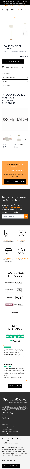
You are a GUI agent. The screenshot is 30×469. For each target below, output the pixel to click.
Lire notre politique (8, 460)
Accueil (3, 17)
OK (26, 216)
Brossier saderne (7, 108)
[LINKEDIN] (11, 413)
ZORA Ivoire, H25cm (16, 146)
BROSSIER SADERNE (18, 51)
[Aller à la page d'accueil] (12, 9)
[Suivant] (27, 141)
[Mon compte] (25, 9)
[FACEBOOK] (3, 413)
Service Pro (5, 424)
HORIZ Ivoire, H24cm (5, 146)
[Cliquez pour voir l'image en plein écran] (11, 32)
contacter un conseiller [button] (15, 181)
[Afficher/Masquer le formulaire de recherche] (22, 9)
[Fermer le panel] (28, 438)
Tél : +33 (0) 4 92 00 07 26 (15, 171)
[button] (10, 135)
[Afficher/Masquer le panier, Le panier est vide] (28, 9)
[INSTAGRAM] (7, 413)
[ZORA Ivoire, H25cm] (18, 138)
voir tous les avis (15, 385)
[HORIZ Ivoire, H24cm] (7, 138)
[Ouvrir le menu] (2, 9)
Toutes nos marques (15, 274)
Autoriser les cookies (11, 465)
